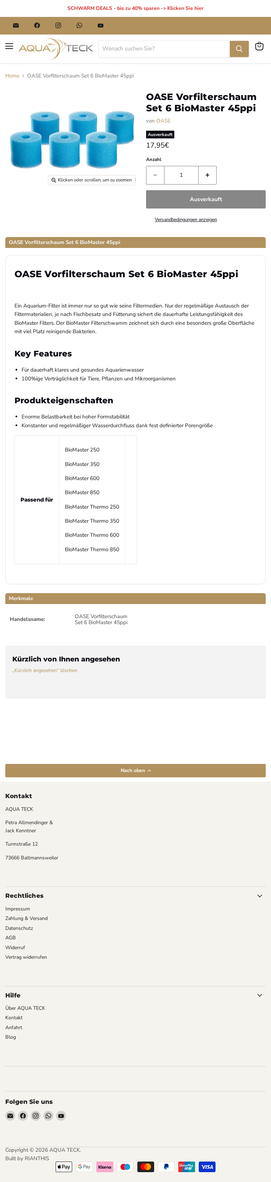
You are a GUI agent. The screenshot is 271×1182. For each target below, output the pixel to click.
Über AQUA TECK (25, 1008)
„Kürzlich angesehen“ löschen (44, 670)
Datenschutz (19, 928)
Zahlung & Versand (26, 918)
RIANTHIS (37, 1158)
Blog (10, 1037)
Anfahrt (13, 1027)
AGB (10, 937)
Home (12, 76)
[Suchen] (239, 49)
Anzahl (153, 159)
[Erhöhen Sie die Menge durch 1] (208, 175)
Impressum (17, 909)
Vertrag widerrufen (26, 957)
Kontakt (14, 1017)
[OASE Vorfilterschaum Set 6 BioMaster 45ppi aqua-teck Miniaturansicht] (20, 206)
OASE (163, 120)
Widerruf (15, 947)
